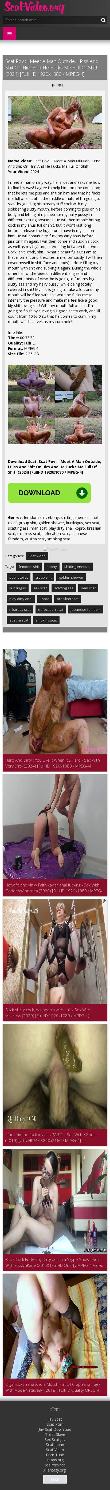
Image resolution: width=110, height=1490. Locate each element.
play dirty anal (20, 598)
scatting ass (63, 588)
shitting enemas (77, 566)
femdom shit (29, 566)
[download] (49, 493)
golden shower (71, 577)
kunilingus (17, 588)
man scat (88, 588)
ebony (51, 566)
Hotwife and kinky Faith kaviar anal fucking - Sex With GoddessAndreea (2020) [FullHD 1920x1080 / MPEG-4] (53, 888)
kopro (44, 598)
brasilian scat (67, 598)
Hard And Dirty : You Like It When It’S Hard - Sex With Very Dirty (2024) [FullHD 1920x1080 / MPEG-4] (52, 763)
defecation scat (50, 609)
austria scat (18, 620)
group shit (43, 577)
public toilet (18, 577)
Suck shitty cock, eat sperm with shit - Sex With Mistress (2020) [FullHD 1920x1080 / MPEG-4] (47, 1012)
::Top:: (55, 1409)
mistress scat (20, 609)
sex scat (40, 588)
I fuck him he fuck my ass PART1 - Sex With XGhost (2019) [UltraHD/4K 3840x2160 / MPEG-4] (51, 1137)
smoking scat (46, 620)
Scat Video (37, 555)
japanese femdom (86, 609)
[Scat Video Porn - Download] (35, 8)
